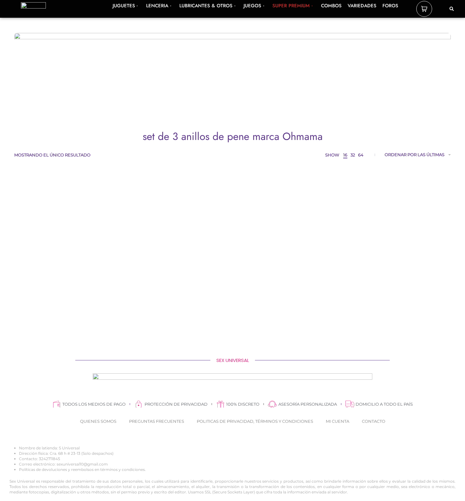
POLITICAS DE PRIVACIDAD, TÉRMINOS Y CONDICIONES (255, 421)
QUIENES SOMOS (98, 421)
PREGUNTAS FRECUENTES (156, 421)
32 (352, 154)
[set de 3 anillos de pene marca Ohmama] (66, 242)
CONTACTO (373, 421)
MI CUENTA (337, 421)
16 (345, 154)
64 (360, 154)
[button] (451, 9)
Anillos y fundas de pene (66, 302)
